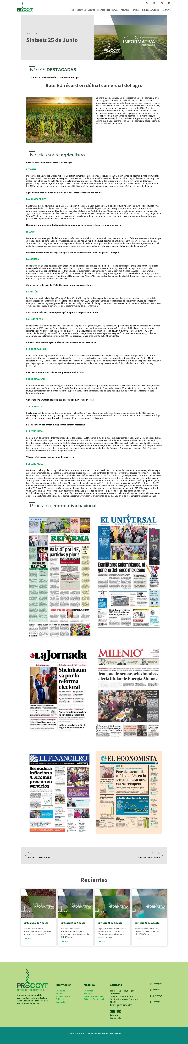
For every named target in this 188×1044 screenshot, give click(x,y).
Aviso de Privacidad (94, 999)
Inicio (72, 10)
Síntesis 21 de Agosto (110, 922)
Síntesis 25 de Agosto (36, 922)
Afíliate (91, 10)
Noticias (135, 10)
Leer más (27, 938)
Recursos (125, 10)
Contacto (166, 10)
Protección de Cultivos (107, 10)
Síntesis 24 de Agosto (73, 922)
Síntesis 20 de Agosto (147, 922)
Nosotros (81, 10)
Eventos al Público (150, 10)
